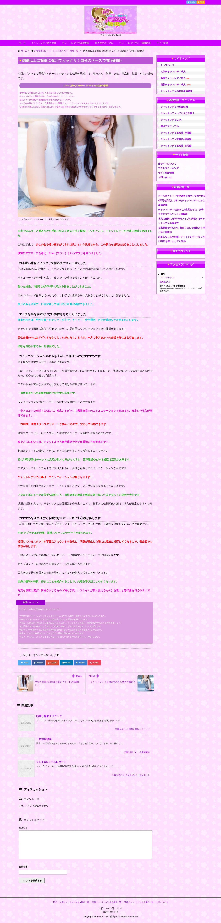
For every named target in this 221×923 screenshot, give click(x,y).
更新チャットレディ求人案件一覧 (106, 902)
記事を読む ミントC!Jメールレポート (131, 775)
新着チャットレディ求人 (175, 78)
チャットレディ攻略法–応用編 (176, 145)
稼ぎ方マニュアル (104, 43)
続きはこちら (165, 282)
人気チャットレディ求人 (173, 71)
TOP (55, 902)
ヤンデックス (168, 277)
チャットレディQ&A (171, 120)
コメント (23, 828)
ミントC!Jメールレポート (51, 762)
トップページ (167, 65)
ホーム (22, 43)
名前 (85, 867)
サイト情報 (162, 43)
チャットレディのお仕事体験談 (135, 43)
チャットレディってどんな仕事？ (178, 113)
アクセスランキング (168, 168)
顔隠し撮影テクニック (49, 716)
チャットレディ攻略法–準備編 (176, 133)
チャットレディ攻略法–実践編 (176, 139)
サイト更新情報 (166, 172)
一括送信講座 (44, 739)
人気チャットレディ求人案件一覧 (74, 902)
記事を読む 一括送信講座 (137, 752)
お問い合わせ (165, 177)
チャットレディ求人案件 (43, 43)
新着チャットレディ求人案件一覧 (138, 902)
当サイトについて (167, 163)
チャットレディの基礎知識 (75, 43)
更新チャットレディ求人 (176, 84)
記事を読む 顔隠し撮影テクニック (132, 729)
